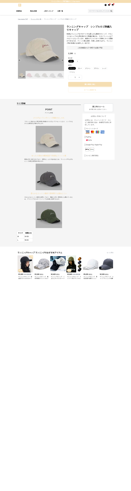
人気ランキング (48, 11)
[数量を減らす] (71, 77)
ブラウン (96, 68)
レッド (104, 68)
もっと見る (110, 252)
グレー (80, 68)
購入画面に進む (90, 84)
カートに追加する (90, 90)
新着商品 (19, 11)
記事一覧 (60, 11)
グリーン (88, 68)
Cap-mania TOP (23, 19)
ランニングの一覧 (36, 19)
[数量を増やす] (79, 77)
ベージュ (72, 72)
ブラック (72, 68)
